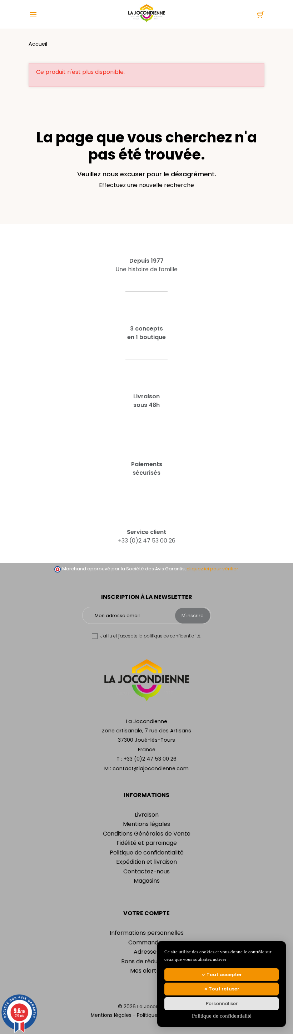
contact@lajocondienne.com (151, 768)
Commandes (146, 942)
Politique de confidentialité (147, 852)
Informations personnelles (147, 933)
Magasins (147, 881)
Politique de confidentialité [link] (222, 1016)
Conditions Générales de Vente (146, 833)
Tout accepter (223, 974)
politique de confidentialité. (172, 636)
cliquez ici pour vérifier (212, 569)
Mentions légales (146, 824)
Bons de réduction (146, 961)
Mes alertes (146, 971)
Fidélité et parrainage (146, 843)
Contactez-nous (146, 871)
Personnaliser (222, 1003)
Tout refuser (223, 988)
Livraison (147, 815)
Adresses (146, 952)
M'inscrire (193, 615)
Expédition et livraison (146, 862)
